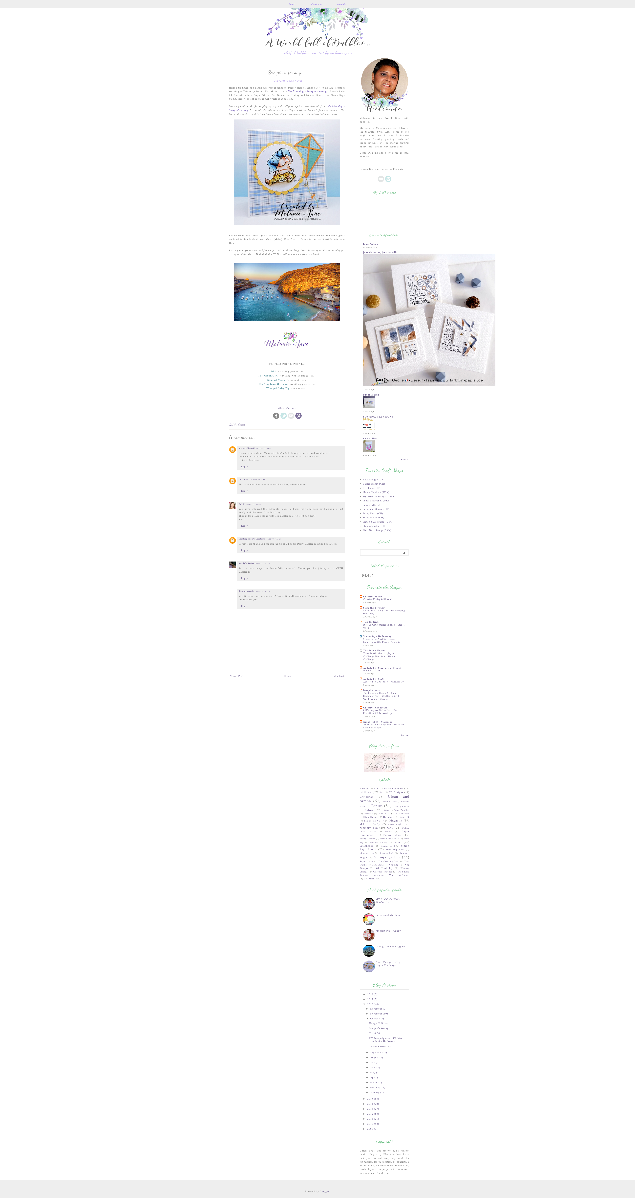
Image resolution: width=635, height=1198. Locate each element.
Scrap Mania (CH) (373, 517)
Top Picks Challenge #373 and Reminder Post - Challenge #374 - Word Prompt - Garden (382, 696)
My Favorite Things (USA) (378, 496)
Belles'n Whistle (393, 788)
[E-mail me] (381, 181)
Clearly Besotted (389, 801)
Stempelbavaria (246, 591)
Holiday (388, 817)
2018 (370, 994)
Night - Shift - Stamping (378, 722)
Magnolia (395, 820)
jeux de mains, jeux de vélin (380, 252)
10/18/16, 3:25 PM (263, 448)
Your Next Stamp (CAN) (377, 530)
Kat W (242, 503)
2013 (370, 1108)
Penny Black (392, 835)
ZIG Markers (371, 878)
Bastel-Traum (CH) (374, 483)
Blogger (324, 1191)
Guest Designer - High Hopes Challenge (389, 963)
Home (292, 3)
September (376, 1052)
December (376, 1008)
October (375, 1018)
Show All (405, 459)
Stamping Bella (387, 853)
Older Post (338, 676)
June (373, 1067)
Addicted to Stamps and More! (382, 668)
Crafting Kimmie (401, 806)
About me (316, 3)
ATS (376, 788)
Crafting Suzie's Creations (252, 538)
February (376, 1087)
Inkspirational (372, 690)
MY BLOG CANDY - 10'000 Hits (388, 900)
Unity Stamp (378, 864)
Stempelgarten (387, 857)
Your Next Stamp (399, 875)
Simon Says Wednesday (377, 636)
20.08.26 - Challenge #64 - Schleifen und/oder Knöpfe (383, 726)
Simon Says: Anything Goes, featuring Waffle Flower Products (381, 640)
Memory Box (369, 827)
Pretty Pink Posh (389, 838)
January (375, 1092)
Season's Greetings (380, 1046)
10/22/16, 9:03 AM (274, 539)
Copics (241, 424)
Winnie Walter (378, 875)
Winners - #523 (371, 670)
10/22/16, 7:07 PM (262, 563)
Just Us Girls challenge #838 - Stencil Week (384, 626)
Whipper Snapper (382, 871)
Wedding (393, 864)
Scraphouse (366, 845)
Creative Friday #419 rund (377, 599)
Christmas (366, 797)
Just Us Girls (371, 622)
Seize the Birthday (374, 608)
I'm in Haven (371, 394)
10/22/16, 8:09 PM (262, 591)
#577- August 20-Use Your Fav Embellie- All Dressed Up (380, 712)
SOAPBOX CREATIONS (378, 416)
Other (388, 831)
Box (382, 792)
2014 (370, 1103)
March (374, 1082)
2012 (370, 1113)
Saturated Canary (378, 842)
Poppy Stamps (367, 838)
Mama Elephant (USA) (376, 492)
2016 (370, 1004)
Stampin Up (367, 852)
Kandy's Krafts (246, 563)
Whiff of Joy (384, 868)
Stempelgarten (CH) (374, 525)
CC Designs (396, 792)
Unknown (243, 479)
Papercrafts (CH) (373, 504)
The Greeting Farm (389, 861)
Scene (398, 842)
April (373, 1077)
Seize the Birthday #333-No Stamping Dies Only (384, 612)
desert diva (370, 438)
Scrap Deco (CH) (373, 513)
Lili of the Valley (374, 820)
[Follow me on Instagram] (388, 181)
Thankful (374, 1033)
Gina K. (382, 813)
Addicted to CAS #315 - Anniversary (383, 681)
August (375, 1057)
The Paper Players (374, 650)
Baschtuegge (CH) (373, 479)
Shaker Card (388, 845)
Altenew (364, 788)
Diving (386, 810)
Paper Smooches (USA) (376, 500)
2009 (370, 1128)
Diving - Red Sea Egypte (390, 946)
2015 (370, 1098)
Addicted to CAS (373, 679)
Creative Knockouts (375, 707)
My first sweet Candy (388, 930)
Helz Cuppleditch (401, 813)
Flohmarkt (368, 813)
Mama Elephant (396, 824)
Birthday (365, 792)
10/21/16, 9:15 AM (253, 504)
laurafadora (370, 244)
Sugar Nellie (366, 861)
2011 (370, 1118)
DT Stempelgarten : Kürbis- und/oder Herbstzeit (385, 1039)
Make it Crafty (370, 824)
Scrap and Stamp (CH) (376, 509)
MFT (390, 827)
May (373, 1072)
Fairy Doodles (401, 810)
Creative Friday (373, 596)
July (373, 1062)
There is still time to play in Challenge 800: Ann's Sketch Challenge (379, 656)
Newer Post (236, 676)
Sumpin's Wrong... (380, 1028)
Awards (341, 3)
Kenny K (404, 817)
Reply (244, 466)
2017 (370, 999)
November (376, 1013)
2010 (370, 1123)
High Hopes (370, 817)
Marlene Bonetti (247, 448)
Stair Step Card (395, 849)
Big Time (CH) (371, 488)
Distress (368, 810)
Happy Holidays (378, 1023)
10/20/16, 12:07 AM (258, 479)
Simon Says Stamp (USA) (378, 521)
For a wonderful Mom (388, 914)
